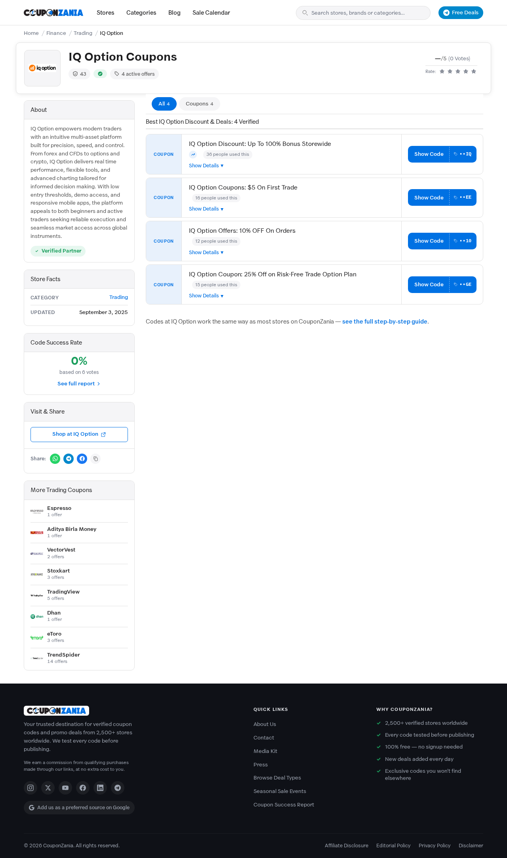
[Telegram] (117, 788)
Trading (83, 33)
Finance (56, 33)
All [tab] (164, 104)
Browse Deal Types (277, 778)
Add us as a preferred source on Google (83, 807)
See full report (76, 384)
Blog (174, 13)
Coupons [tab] (199, 104)
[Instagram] (30, 788)
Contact (264, 738)
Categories (141, 13)
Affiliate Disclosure (346, 845)
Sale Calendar (211, 13)
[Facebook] (83, 788)
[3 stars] (457, 71)
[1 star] (442, 71)
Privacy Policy (435, 845)
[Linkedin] (100, 788)
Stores (105, 13)
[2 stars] (450, 71)
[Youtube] (65, 788)
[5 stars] (473, 71)
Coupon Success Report (284, 805)
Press (261, 765)
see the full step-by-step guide (384, 321)
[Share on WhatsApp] (55, 459)
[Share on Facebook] (82, 459)
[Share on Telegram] (68, 459)
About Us (265, 724)
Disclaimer (471, 845)
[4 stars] (465, 71)
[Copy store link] (95, 459)
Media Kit (265, 751)
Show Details (204, 166)
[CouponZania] (131, 711)
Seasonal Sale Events (280, 791)
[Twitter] (48, 788)
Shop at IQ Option (75, 434)
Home (31, 33)
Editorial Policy (393, 845)
